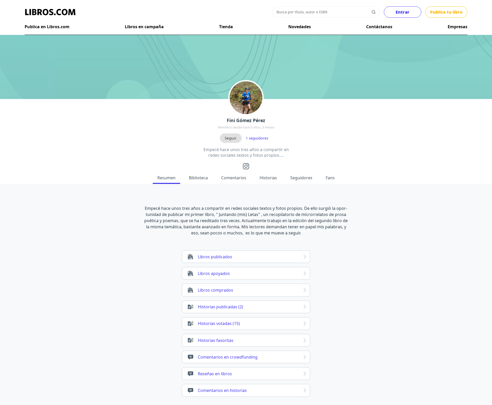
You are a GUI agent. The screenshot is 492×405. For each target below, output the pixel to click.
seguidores (257, 138)
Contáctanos (379, 26)
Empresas (457, 26)
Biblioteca (198, 178)
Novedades (299, 26)
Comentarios (233, 178)
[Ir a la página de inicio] (50, 12)
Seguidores (301, 178)
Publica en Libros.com (47, 26)
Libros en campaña (144, 26)
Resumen (166, 178)
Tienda (226, 26)
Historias (268, 178)
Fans (330, 178)
